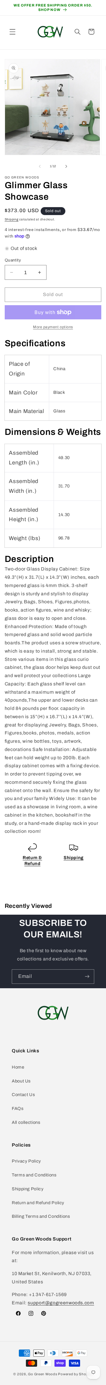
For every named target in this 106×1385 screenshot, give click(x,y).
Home (18, 1067)
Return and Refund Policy (38, 1202)
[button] (12, 31)
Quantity (13, 260)
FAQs (18, 1108)
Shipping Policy (27, 1188)
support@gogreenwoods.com (61, 1302)
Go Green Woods (43, 1374)
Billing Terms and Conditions (41, 1216)
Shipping (12, 219)
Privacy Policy (26, 1161)
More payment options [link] (53, 327)
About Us (21, 1081)
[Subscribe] (87, 976)
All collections (26, 1122)
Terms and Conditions (34, 1175)
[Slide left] (39, 166)
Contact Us (23, 1094)
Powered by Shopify (75, 1374)
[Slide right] (66, 166)
